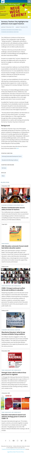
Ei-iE (2, 1)
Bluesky (21, 441)
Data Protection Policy (18, 452)
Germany (4, 168)
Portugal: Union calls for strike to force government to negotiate (15, 369)
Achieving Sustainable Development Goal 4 (12, 156)
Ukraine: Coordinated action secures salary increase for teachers (15, 202)
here (17, 148)
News (3, 176)
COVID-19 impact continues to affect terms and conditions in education (15, 286)
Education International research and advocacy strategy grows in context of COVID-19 (15, 411)
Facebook (6, 441)
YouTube (14, 441)
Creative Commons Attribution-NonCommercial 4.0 (14, 449)
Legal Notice (10, 452)
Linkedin (25, 441)
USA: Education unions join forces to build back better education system (15, 243)
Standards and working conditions (10, 160)
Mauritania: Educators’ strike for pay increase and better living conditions (15, 328)
